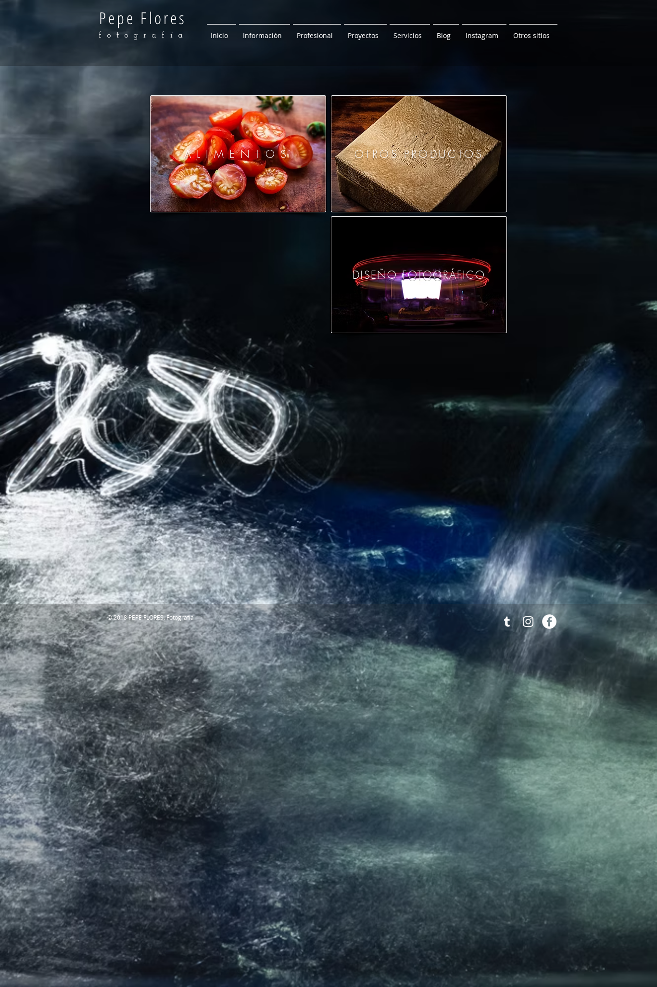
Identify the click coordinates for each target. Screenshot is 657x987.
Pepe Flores (143, 18)
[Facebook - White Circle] (549, 621)
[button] (264, 31)
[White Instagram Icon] (528, 621)
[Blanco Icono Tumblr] (507, 621)
